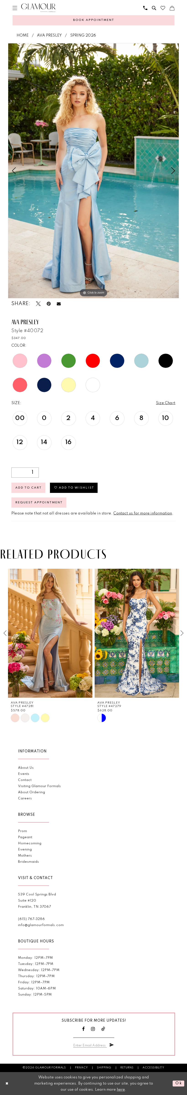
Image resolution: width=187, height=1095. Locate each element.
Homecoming (29, 843)
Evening (25, 849)
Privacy (81, 1067)
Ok (178, 1083)
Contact (25, 780)
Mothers (25, 855)
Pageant (25, 837)
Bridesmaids (28, 861)
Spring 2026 (83, 35)
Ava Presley (49, 35)
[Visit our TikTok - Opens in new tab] (103, 1029)
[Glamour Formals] (38, 7)
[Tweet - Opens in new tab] (38, 304)
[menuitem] (14, 8)
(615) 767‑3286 (31, 919)
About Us (26, 767)
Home (23, 35)
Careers (25, 798)
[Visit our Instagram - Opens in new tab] (93, 1029)
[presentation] (50, 633)
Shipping (104, 1067)
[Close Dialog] (7, 1084)
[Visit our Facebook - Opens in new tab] (83, 1029)
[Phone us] (145, 8)
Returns (127, 1067)
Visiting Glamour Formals (39, 786)
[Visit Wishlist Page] (162, 8)
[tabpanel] (93, 170)
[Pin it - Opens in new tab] (49, 304)
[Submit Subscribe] (111, 1045)
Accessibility (153, 1067)
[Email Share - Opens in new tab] (59, 303)
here (121, 1090)
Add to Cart (28, 487)
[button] (14, 8)
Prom (22, 831)
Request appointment (39, 502)
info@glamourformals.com (41, 925)
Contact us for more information (142, 513)
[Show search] (154, 8)
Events (23, 774)
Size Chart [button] (165, 403)
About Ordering (31, 792)
